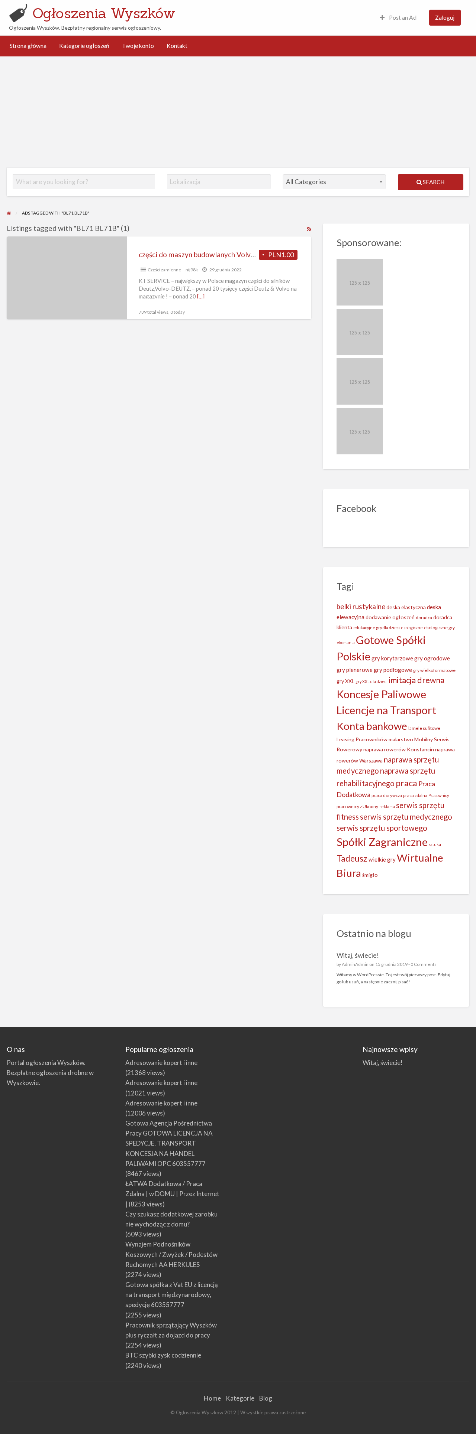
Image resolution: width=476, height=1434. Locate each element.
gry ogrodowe (432, 658)
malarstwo (401, 739)
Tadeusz (352, 858)
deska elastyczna (406, 607)
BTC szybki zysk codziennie (163, 1355)
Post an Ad (402, 17)
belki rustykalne (361, 606)
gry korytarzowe (392, 658)
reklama (387, 806)
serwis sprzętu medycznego (406, 816)
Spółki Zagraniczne (382, 841)
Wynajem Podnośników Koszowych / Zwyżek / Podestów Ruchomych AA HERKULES (171, 1254)
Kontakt (177, 45)
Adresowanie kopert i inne (161, 1062)
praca (406, 783)
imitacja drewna (416, 680)
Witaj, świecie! (358, 955)
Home (212, 1398)
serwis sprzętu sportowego (382, 827)
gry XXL (345, 681)
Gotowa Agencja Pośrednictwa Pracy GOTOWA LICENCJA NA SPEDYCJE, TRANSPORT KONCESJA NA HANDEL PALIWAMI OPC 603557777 (169, 1143)
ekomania (346, 642)
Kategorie (240, 1398)
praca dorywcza (387, 795)
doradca (424, 617)
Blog (265, 1398)
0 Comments (424, 964)
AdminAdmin (355, 964)
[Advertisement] (238, 112)
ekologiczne (412, 627)
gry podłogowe (393, 669)
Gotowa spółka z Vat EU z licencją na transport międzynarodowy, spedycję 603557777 (171, 1295)
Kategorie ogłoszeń (84, 45)
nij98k (192, 269)
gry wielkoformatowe (434, 670)
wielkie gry (382, 859)
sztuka (435, 844)
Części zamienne (164, 269)
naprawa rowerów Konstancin (398, 749)
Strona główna (28, 45)
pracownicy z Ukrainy (357, 806)
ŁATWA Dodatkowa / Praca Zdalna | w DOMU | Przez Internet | (172, 1194)
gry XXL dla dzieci (371, 681)
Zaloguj (444, 17)
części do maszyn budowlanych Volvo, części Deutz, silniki (229, 254)
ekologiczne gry (439, 627)
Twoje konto (138, 45)
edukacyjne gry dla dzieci (376, 627)
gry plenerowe (355, 669)
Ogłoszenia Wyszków (103, 13)
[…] (201, 296)
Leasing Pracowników (362, 739)
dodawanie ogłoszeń (390, 617)
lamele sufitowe (424, 728)
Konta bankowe (372, 726)
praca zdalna (415, 795)
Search (433, 182)
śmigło (370, 875)
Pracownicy (438, 795)
